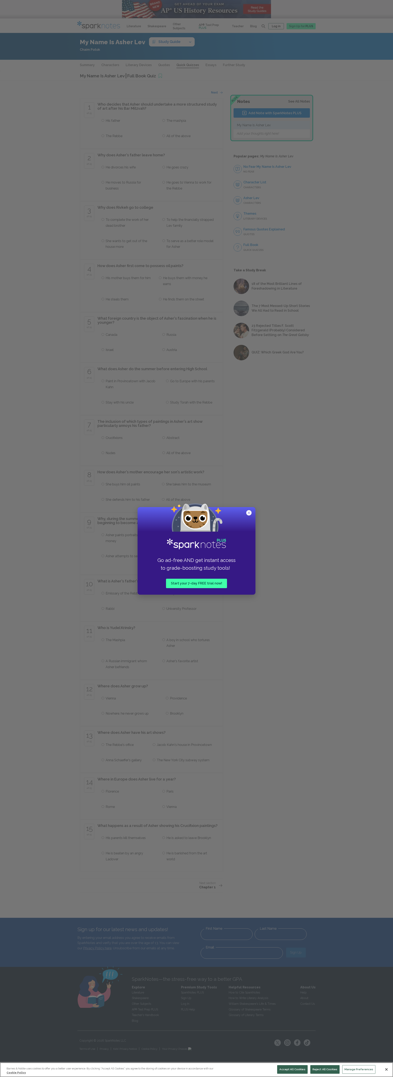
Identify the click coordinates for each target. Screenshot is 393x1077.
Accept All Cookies (292, 1069)
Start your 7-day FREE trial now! (196, 583)
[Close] (386, 1069)
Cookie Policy (16, 1072)
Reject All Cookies (325, 1069)
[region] (196, 1069)
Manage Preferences (358, 1069)
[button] (249, 513)
